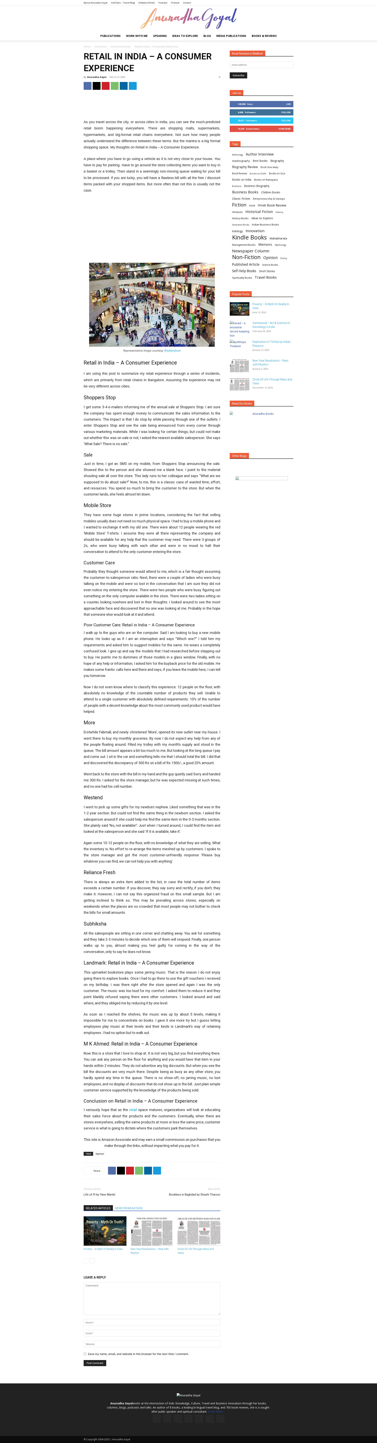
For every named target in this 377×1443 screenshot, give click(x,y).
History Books (240, 218)
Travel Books (266, 277)
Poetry (283, 258)
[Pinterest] (106, 86)
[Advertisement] (152, 106)
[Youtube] (220, 1419)
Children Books (270, 192)
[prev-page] (86, 1260)
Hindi (252, 205)
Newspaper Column (250, 251)
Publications (110, 36)
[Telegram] (133, 86)
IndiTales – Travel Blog (123, 2)
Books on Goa (277, 173)
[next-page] (92, 1260)
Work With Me (137, 36)
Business (236, 186)
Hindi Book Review (272, 205)
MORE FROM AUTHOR (129, 1208)
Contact (187, 2)
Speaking (160, 36)
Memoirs (265, 244)
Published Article (245, 264)
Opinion (100, 1153)
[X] (97, 86)
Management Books (244, 244)
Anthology (237, 154)
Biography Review (245, 167)
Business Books (245, 192)
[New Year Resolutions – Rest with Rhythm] (152, 1231)
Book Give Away (269, 167)
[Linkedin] (124, 86)
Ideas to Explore (185, 36)
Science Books (270, 264)
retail (133, 1110)
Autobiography (241, 161)
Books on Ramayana (266, 179)
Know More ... (216, 1411)
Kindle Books (249, 237)
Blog (207, 36)
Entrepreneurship (120, 46)
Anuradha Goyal (96, 76)
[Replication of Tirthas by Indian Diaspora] (239, 347)
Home (87, 46)
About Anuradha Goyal (95, 2)
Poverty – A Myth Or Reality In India (103, 1249)
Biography (277, 161)
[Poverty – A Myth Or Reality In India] (105, 1231)
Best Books (260, 161)
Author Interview (260, 154)
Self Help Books (244, 271)
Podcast (175, 2)
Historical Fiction (259, 212)
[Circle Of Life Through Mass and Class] (199, 1231)
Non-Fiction (246, 257)
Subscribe (284, 128)
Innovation (101, 46)
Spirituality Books (242, 277)
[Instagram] (167, 1418)
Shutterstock (172, 350)
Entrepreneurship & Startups (269, 198)
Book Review (239, 173)
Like (288, 104)
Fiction (239, 205)
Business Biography (256, 186)
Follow (286, 112)
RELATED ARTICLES (98, 1208)
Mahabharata (278, 238)
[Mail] (188, 1419)
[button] (288, 36)
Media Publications (231, 36)
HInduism (237, 212)
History (279, 212)
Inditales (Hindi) (146, 2)
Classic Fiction (241, 198)
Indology (237, 231)
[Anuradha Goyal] (188, 18)
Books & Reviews (264, 36)
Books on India (241, 179)
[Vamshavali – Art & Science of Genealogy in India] (239, 329)
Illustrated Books (240, 224)
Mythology (280, 244)
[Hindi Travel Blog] (261, 483)
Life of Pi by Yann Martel (99, 1194)
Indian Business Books (265, 224)
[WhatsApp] (115, 86)
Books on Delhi (258, 173)
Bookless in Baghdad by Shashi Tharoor (194, 1194)
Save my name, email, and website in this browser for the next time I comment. (138, 1354)
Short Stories (267, 271)
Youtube (162, 2)
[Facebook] (88, 86)
